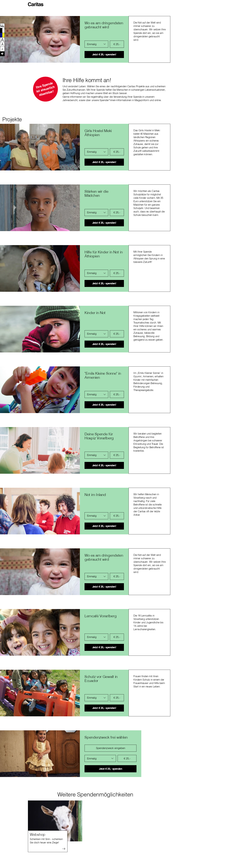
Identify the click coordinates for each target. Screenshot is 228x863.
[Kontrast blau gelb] (2, 35)
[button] (36, 3)
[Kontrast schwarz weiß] (2, 30)
